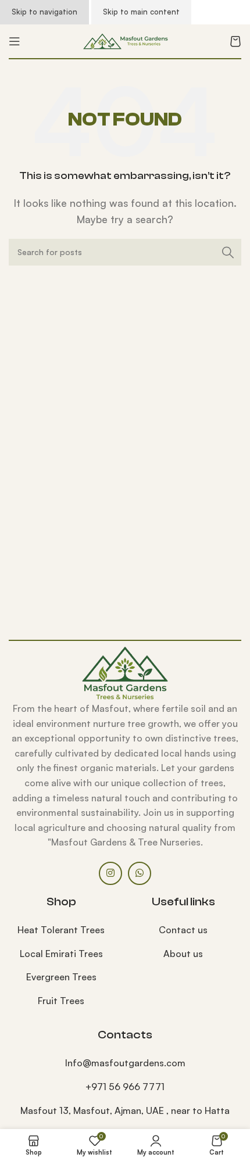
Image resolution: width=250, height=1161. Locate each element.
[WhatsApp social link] (139, 873)
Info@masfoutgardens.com (125, 1063)
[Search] (228, 252)
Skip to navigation (44, 11)
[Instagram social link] (110, 873)
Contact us (183, 930)
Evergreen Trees (61, 977)
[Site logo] (125, 40)
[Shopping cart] (235, 41)
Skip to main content (141, 11)
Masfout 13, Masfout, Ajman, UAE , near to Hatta (125, 1110)
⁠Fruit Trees (61, 1000)
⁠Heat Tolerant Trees (61, 930)
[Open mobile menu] (14, 41)
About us (183, 953)
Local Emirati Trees (61, 953)
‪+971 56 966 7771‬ (125, 1086)
